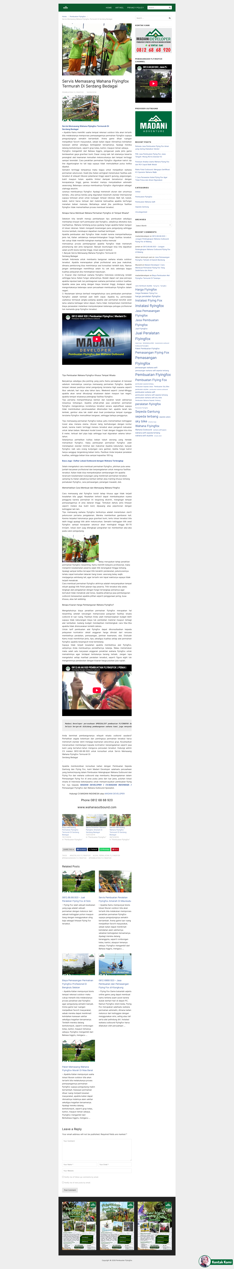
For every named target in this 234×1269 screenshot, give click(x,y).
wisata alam (158, 436)
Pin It (116, 849)
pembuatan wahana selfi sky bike (148, 398)
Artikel (119, 7)
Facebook (82, 849)
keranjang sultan (148, 343)
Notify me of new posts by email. (77, 1183)
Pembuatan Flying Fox (151, 380)
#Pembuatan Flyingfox (100, 858)
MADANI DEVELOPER (115, 793)
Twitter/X (94, 849)
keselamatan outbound (162, 343)
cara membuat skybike (143, 286)
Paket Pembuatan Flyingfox (147, 348)
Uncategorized (141, 212)
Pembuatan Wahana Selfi (145, 202)
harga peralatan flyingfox (147, 296)
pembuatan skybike (141, 389)
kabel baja (138, 343)
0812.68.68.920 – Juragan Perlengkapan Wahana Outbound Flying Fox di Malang (152, 239)
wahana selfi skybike (144, 436)
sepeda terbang (146, 416)
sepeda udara (164, 417)
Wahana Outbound (143, 430)
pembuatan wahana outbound (159, 389)
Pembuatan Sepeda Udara (144, 386)
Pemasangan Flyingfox (146, 360)
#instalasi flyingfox (80, 855)
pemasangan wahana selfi (146, 367)
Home (109, 7)
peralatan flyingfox (148, 404)
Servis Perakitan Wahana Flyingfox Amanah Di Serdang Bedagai (96, 829)
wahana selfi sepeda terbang (147, 433)
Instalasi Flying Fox (148, 300)
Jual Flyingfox (141, 328)
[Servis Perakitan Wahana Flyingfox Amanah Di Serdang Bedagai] (96, 820)
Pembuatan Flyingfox (78, 16)
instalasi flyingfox (149, 306)
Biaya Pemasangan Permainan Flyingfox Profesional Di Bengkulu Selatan (77, 984)
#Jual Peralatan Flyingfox (106, 855)
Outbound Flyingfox (142, 346)
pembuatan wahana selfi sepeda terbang (151, 395)
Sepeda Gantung (142, 207)
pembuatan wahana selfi (145, 392)
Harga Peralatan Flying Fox (146, 293)
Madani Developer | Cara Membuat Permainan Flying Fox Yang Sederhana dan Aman (150, 267)
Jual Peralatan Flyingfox (147, 336)
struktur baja (152, 422)
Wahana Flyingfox (147, 426)
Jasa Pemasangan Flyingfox (147, 313)
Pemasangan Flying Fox (152, 352)
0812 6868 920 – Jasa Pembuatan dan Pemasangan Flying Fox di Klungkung (114, 984)
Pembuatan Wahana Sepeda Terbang (147, 400)
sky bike (141, 421)
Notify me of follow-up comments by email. (81, 1177)
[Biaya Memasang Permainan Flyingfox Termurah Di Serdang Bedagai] (72, 820)
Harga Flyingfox (146, 289)
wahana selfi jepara (159, 430)
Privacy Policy (135, 7)
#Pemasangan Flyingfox (74, 858)
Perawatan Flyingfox (141, 408)
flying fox (156, 286)
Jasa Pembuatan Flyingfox (147, 322)
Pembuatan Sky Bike (161, 386)
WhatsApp (105, 849)
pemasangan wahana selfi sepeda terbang (152, 370)
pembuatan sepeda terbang (144, 384)
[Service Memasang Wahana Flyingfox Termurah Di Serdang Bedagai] (120, 820)
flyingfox (163, 286)
